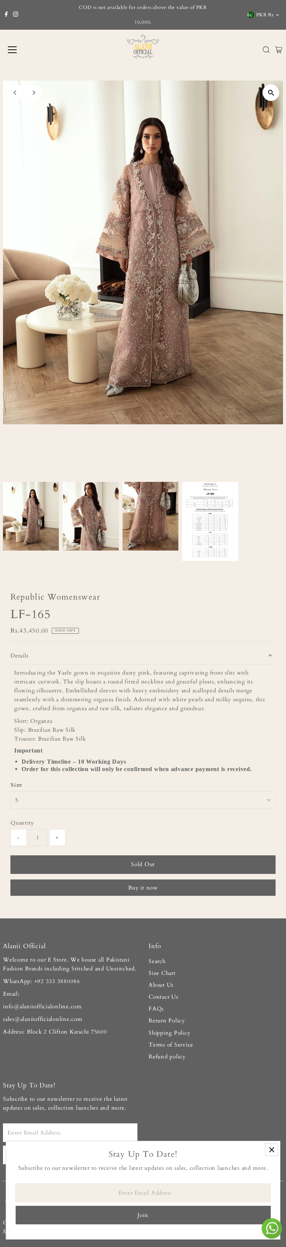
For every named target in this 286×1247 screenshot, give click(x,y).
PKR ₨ (265, 15)
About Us (161, 985)
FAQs (156, 1008)
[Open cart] (278, 49)
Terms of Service (171, 1044)
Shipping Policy (169, 1033)
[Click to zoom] (271, 92)
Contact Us (163, 996)
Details (19, 655)
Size (16, 785)
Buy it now (143, 887)
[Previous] (15, 92)
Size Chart (162, 973)
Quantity (22, 822)
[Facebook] (6, 15)
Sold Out (143, 864)
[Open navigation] (36, 49)
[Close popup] (271, 1149)
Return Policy (167, 1020)
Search (157, 961)
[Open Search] (266, 49)
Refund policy (167, 1056)
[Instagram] (15, 15)
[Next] (33, 92)
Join (142, 1215)
